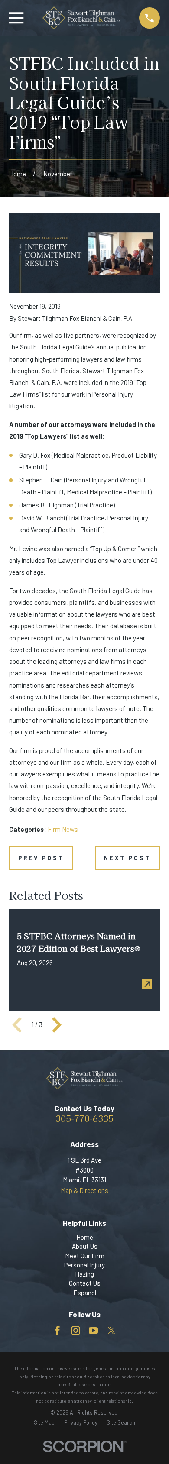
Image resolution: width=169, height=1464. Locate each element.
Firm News (63, 829)
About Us (85, 1246)
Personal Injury (84, 1265)
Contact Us (85, 1283)
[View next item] (57, 1025)
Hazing (84, 1274)
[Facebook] (57, 1330)
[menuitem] (44, 1423)
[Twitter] (111, 1330)
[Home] (81, 17)
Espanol (84, 1292)
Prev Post (41, 857)
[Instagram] (75, 1330)
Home (84, 1237)
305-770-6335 (84, 1118)
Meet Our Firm (84, 1256)
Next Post (127, 857)
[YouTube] (93, 1330)
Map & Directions (84, 1190)
